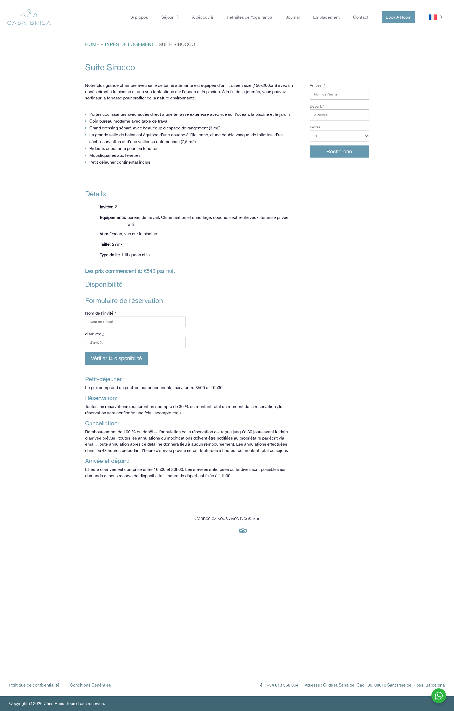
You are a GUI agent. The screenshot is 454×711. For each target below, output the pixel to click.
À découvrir (202, 17)
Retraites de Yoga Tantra (249, 17)
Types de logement (129, 44)
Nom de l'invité (100, 313)
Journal (293, 17)
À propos (139, 17)
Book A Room (398, 17)
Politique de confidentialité (34, 685)
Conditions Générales (90, 685)
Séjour (167, 17)
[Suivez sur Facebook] (227, 531)
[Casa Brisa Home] (29, 17)
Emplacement (326, 17)
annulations (149, 438)
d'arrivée (94, 333)
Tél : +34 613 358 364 (278, 685)
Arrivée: (317, 85)
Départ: (317, 106)
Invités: (316, 127)
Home (92, 44)
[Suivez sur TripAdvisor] (243, 531)
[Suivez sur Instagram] (211, 531)
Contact (360, 17)
